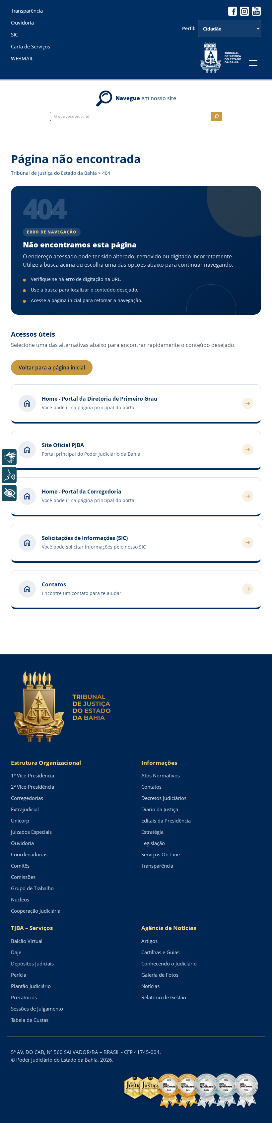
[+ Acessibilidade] (9, 493)
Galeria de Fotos (159, 974)
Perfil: (188, 28)
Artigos (149, 941)
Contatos (151, 786)
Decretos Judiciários (163, 798)
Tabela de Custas (29, 1020)
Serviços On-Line (160, 854)
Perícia (18, 974)
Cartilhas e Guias (160, 952)
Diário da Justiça (159, 809)
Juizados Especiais (31, 831)
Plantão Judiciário (31, 986)
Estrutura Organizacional (46, 762)
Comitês (20, 865)
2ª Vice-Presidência (32, 786)
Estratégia (152, 831)
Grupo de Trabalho (32, 888)
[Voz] (9, 475)
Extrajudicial (25, 809)
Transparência (27, 11)
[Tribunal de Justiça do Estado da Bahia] (220, 57)
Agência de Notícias (168, 927)
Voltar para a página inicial (52, 367)
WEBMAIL (22, 58)
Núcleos (20, 899)
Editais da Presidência (166, 820)
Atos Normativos (160, 775)
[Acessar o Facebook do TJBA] (232, 11)
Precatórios (24, 997)
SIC (14, 35)
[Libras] (9, 457)
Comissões (23, 877)
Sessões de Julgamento (37, 1008)
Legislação (153, 843)
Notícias (150, 986)
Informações (159, 762)
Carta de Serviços (30, 46)
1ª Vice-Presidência (32, 775)
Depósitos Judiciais (32, 963)
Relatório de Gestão (163, 997)
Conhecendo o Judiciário (169, 963)
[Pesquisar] (216, 116)
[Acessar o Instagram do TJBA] (244, 11)
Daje (16, 952)
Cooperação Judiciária (35, 910)
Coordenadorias (29, 854)
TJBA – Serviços (32, 927)
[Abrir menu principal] (253, 63)
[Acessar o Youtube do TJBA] (256, 11)
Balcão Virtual (26, 941)
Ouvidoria (22, 23)
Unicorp (20, 820)
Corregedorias (27, 798)
